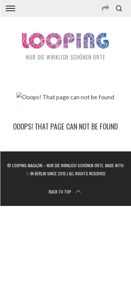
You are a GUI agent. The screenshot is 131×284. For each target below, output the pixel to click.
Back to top (60, 191)
